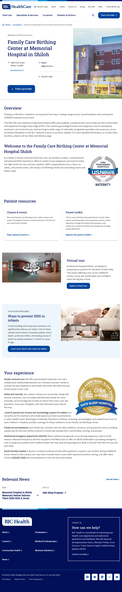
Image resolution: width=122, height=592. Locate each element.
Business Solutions (44, 550)
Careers (62, 7)
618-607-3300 (46, 76)
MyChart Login (42, 7)
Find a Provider (108, 15)
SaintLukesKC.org (112, 7)
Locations (17, 24)
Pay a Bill (91, 7)
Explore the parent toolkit (78, 234)
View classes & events (17, 234)
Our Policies (6, 579)
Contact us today (79, 554)
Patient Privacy (20, 579)
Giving (82, 7)
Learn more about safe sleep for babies (29, 348)
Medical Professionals (45, 541)
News (100, 7)
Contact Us (72, 7)
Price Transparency (36, 579)
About (53, 7)
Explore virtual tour (78, 285)
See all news (112, 479)
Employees (40, 532)
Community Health (11, 550)
